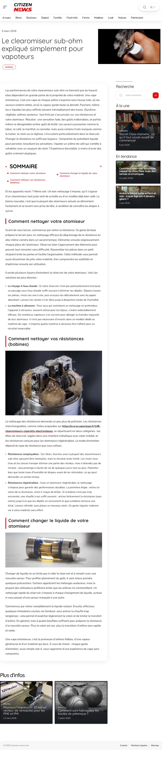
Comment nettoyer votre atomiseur (28, 173)
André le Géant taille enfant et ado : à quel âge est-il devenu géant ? (137, 196)
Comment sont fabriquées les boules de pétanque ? (78, 712)
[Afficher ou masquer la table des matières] (69, 166)
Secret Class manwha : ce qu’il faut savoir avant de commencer (137, 137)
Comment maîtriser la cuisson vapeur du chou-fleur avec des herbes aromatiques (137, 171)
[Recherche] (144, 7)
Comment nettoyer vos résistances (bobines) (27, 181)
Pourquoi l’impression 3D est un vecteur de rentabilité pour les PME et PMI (25, 710)
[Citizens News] (23, 7)
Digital (7, 704)
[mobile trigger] (6, 7)
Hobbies (9, 67)
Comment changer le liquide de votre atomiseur (78, 174)
